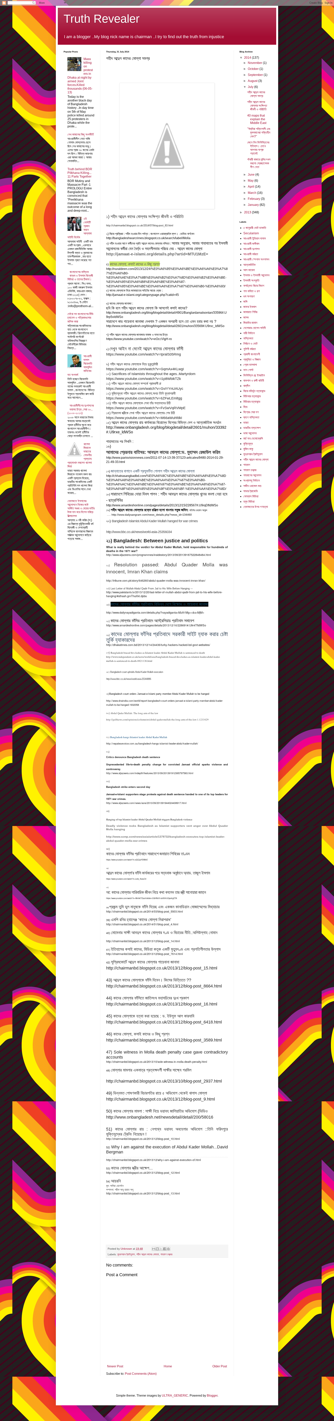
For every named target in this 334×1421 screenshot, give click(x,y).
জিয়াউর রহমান (250, 322)
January (254, 204)
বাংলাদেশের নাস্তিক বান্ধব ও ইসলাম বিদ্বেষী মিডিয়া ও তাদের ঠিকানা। (80, 275)
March (252, 192)
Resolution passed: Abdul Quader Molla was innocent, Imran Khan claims (167, 568)
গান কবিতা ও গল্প (251, 291)
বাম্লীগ (246, 385)
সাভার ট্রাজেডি (250, 491)
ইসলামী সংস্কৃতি (251, 280)
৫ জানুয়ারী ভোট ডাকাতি (254, 227)
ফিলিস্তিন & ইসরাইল (254, 375)
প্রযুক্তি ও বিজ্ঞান (252, 359)
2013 (248, 212)
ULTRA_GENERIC (175, 1395)
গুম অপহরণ (249, 296)
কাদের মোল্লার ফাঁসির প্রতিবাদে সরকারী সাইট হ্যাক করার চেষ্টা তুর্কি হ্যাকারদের (167, 637)
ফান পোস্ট (248, 370)
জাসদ (246, 317)
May (251, 180)
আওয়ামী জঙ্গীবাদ (251, 243)
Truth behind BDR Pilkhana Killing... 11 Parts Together (79, 172)
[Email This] (154, 1249)
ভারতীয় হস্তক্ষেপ (252, 427)
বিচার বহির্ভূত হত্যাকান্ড (254, 391)
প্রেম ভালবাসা (250, 364)
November (255, 62)
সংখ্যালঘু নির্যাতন (251, 480)
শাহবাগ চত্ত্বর (166, 1254)
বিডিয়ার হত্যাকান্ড (251, 401)
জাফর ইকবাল (249, 306)
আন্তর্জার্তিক (249, 264)
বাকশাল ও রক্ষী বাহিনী (253, 380)
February (254, 198)
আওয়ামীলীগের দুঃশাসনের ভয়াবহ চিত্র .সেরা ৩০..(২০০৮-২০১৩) (80, 409)
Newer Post (115, 1366)
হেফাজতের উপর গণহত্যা (255, 506)
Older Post (219, 1366)
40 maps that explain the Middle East (256, 119)
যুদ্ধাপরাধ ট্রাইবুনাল (126, 1254)
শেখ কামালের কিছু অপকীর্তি (80, 134)
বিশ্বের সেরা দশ (251, 412)
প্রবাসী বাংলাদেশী (251, 354)
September (256, 74)
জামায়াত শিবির (250, 312)
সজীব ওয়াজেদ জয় (252, 486)
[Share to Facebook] (165, 1249)
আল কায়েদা (249, 270)
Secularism (251, 233)
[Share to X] (161, 1249)
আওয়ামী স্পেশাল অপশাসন (256, 259)
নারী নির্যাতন (249, 333)
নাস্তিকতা (248, 338)
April (251, 186)
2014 (248, 57)
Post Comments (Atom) (141, 1373)
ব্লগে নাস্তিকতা (251, 417)
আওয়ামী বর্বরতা (250, 254)
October (253, 68)
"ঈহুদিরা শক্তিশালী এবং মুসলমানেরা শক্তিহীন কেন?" (258, 132)
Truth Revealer (102, 18)
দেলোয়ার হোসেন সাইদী (254, 328)
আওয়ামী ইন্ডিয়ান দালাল (254, 238)
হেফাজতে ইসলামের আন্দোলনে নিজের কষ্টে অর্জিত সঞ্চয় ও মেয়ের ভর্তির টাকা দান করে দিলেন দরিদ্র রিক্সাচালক (81, 508)
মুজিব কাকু (248, 449)
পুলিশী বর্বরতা (249, 349)
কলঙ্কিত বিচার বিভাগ (253, 285)
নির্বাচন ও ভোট (250, 343)
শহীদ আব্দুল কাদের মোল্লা (147, 1254)
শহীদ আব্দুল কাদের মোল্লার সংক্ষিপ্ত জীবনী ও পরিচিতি (257, 105)
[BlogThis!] (157, 1249)
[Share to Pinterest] (168, 1249)
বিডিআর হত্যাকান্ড (252, 396)
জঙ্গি (245, 301)
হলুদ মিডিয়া (249, 501)
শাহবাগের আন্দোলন (252, 475)
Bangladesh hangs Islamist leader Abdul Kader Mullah (138, 737)
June (251, 174)
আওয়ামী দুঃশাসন (251, 249)
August (253, 80)
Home (168, 1366)
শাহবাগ (246, 464)
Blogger (212, 1395)
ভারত (246, 422)
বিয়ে (245, 407)
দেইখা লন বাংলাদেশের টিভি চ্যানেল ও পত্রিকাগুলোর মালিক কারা (80, 317)
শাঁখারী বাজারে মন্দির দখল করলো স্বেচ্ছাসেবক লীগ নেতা (258, 163)
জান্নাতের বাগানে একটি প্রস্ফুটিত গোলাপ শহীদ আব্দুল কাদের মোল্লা (153, 471)
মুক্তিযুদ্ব (248, 443)
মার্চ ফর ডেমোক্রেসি (253, 438)
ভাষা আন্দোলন (250, 433)
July (251, 86)
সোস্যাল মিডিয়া (250, 496)
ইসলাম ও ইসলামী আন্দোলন (256, 275)
